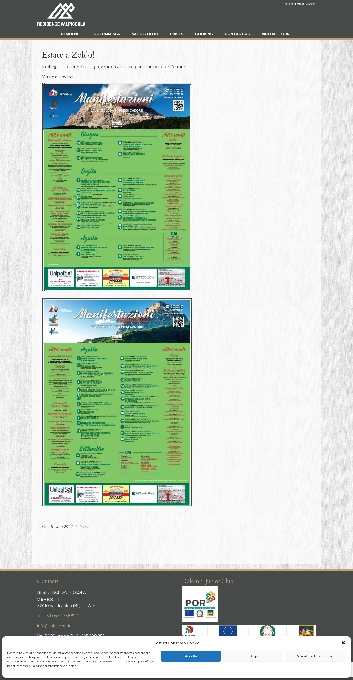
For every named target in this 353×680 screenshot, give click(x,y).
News (85, 526)
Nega (253, 656)
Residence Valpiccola (61, 14)
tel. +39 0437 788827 (57, 616)
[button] (343, 642)
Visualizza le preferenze (316, 656)
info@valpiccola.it (54, 626)
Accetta (191, 656)
